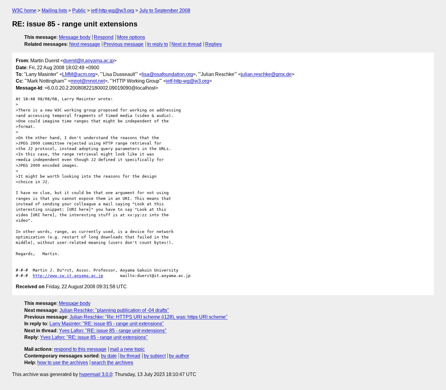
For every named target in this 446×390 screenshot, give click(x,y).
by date (109, 355)
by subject (155, 355)
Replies (213, 44)
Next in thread (186, 44)
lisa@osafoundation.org (167, 74)
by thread (130, 355)
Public (79, 10)
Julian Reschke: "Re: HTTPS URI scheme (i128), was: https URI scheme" (148, 317)
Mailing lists (54, 10)
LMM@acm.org (78, 74)
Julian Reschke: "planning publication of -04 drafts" (114, 310)
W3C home (24, 10)
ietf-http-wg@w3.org (112, 10)
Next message (84, 44)
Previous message (123, 44)
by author (179, 355)
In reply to (157, 44)
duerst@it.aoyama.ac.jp (88, 60)
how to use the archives (62, 362)
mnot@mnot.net (88, 81)
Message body (74, 37)
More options (131, 37)
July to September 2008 (164, 10)
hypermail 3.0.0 (95, 374)
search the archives (112, 362)
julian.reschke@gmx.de (266, 74)
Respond (103, 37)
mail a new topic (127, 349)
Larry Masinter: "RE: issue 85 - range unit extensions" (106, 323)
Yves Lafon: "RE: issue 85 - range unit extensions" (113, 330)
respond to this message (80, 349)
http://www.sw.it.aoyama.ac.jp (68, 275)
